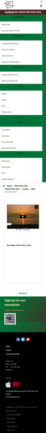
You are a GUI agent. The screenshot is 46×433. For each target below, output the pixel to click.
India (33, 189)
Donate (8, 350)
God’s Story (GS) (21, 186)
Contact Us (9, 370)
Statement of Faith (12, 354)
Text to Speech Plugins (13, 414)
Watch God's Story (12, 189)
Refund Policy (11, 418)
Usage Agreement (12, 426)
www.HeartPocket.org (13, 397)
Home (9, 186)
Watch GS (23, 293)
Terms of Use (11, 430)
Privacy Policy (11, 422)
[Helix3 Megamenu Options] (41, 6)
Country (25, 189)
